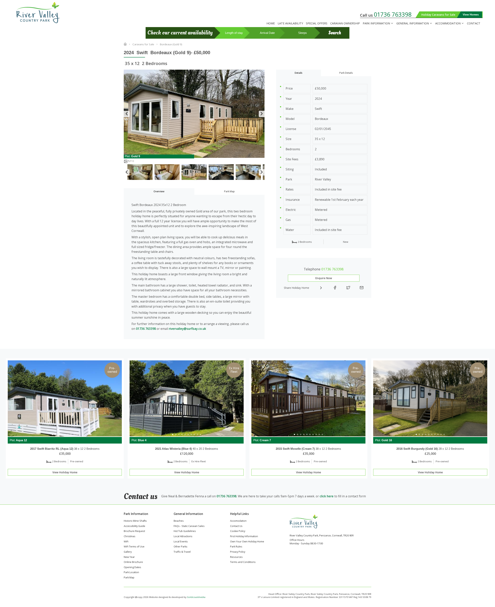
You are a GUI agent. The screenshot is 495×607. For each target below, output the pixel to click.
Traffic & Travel (182, 552)
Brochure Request (134, 531)
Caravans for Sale (143, 44)
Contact (473, 23)
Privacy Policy (237, 552)
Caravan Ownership (345, 23)
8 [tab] (74, 434)
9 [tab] (77, 434)
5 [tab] (64, 434)
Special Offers (316, 23)
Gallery (128, 552)
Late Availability (290, 23)
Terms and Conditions (243, 562)
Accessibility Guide (134, 526)
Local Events (181, 541)
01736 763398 (392, 14)
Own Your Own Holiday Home (247, 541)
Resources (236, 557)
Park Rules (236, 546)
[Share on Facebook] (335, 288)
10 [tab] (200, 434)
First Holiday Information (244, 536)
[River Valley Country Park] (42, 12)
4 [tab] (61, 434)
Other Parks (180, 546)
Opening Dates (132, 567)
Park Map (229, 191)
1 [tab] (52, 434)
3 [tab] (58, 434)
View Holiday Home (64, 472)
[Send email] (362, 288)
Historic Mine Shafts (135, 521)
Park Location (131, 572)
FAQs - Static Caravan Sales (189, 526)
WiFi (126, 541)
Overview (159, 191)
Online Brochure (133, 562)
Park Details (346, 72)
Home (270, 23)
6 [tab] (67, 434)
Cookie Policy (237, 531)
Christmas (129, 536)
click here (327, 496)
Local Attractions (183, 536)
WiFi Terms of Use (134, 546)
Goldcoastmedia (196, 597)
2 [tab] (55, 434)
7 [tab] (71, 434)
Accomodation (238, 521)
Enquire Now (323, 278)
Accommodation (448, 23)
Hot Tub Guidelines (185, 531)
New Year (129, 557)
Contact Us (236, 526)
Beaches (179, 521)
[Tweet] (348, 288)
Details (298, 72)
